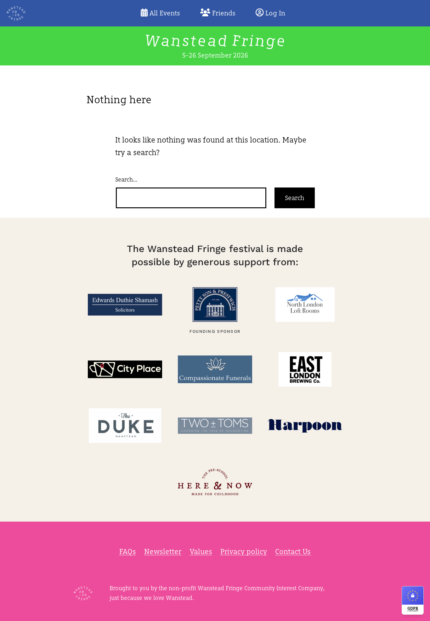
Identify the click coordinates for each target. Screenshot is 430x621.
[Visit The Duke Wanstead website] (125, 426)
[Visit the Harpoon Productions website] (305, 426)
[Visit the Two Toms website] (215, 426)
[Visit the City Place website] (125, 369)
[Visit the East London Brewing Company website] (305, 369)
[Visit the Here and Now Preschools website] (215, 482)
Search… (126, 179)
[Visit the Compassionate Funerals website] (215, 369)
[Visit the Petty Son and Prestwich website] (215, 304)
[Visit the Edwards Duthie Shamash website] (125, 304)
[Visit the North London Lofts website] (305, 304)
